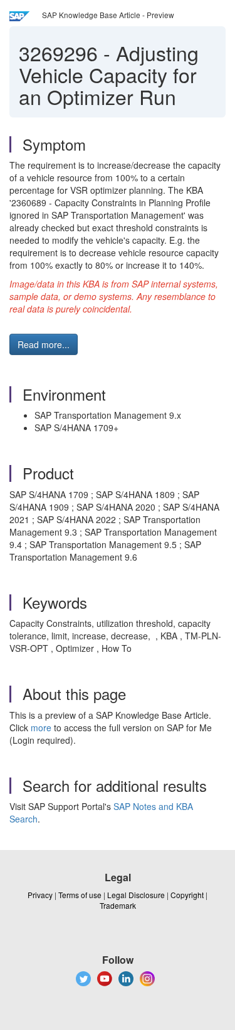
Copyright (187, 894)
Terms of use (80, 894)
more (41, 727)
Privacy (40, 894)
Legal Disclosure (136, 894)
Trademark (118, 905)
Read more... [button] (44, 344)
